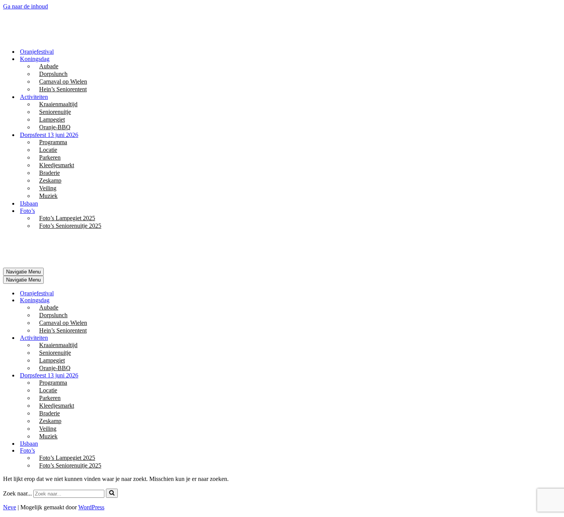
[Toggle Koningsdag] (137, 300)
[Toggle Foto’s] (137, 451)
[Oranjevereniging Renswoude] (41, 38)
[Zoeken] (112, 493)
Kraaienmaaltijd (58, 104)
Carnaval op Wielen (63, 81)
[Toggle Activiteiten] (137, 338)
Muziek (48, 196)
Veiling (47, 188)
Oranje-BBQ (55, 127)
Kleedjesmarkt (56, 165)
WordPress (91, 507)
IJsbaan (29, 203)
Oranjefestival (37, 51)
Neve (9, 507)
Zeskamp (50, 180)
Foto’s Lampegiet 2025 (67, 218)
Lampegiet (52, 119)
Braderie (49, 173)
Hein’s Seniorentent (63, 89)
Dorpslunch (53, 74)
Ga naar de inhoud (25, 6)
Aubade (48, 66)
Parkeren (50, 157)
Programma (53, 142)
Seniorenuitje (55, 112)
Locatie (48, 150)
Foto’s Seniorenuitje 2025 (70, 225)
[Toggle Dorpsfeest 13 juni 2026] (137, 375)
